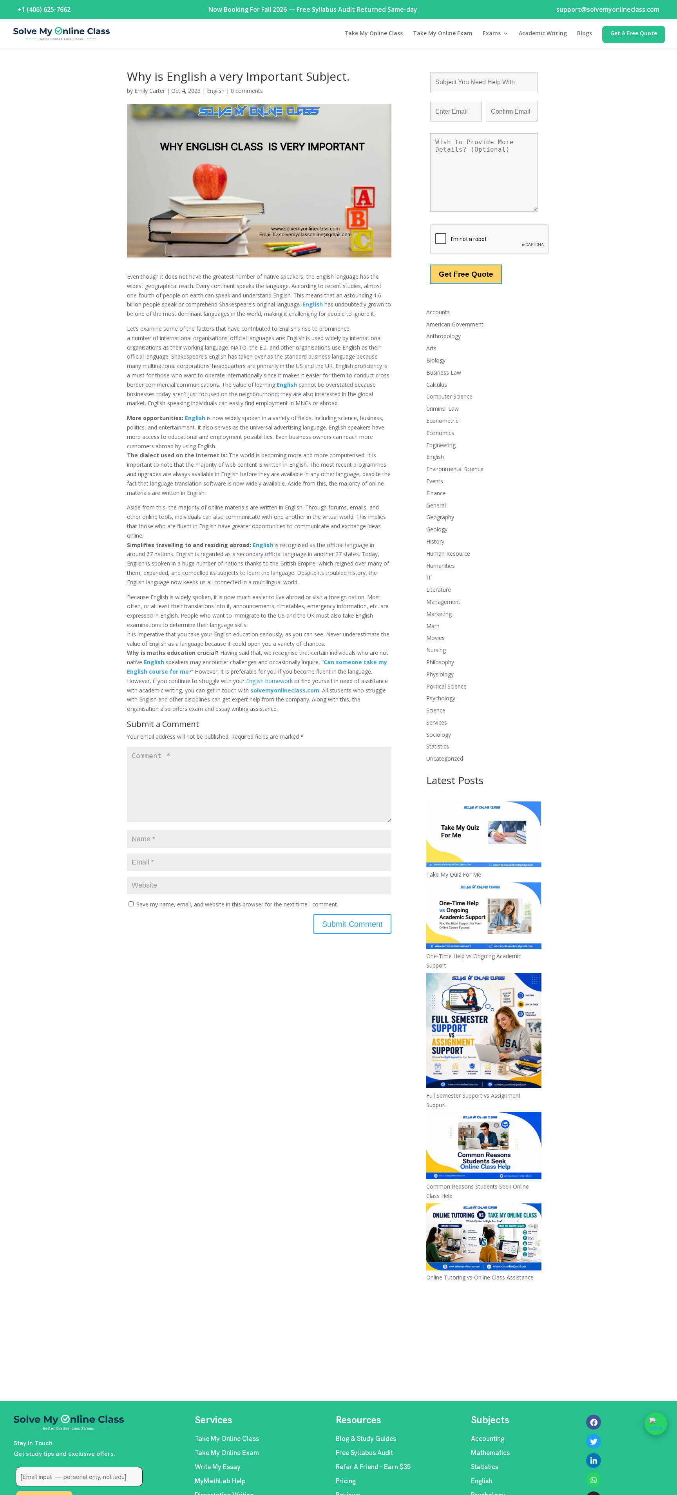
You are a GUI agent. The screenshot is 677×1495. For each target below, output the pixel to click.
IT (428, 577)
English (215, 90)
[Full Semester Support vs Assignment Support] (483, 1032)
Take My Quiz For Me (453, 874)
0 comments (247, 90)
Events (434, 481)
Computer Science (449, 396)
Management (443, 601)
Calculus (436, 384)
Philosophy (440, 662)
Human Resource (448, 553)
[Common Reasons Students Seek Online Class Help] (483, 1147)
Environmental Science (454, 469)
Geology (436, 529)
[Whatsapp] (593, 1479)
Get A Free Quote (633, 34)
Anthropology (443, 336)
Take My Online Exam (442, 34)
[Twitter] (593, 1441)
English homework (268, 681)
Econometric (442, 420)
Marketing (439, 614)
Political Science (446, 686)
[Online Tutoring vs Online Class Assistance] (483, 1238)
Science (435, 710)
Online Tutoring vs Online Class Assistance (480, 1277)
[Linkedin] (593, 1460)
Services (436, 722)
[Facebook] (593, 1422)
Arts (431, 348)
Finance (436, 493)
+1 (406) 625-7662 (44, 9)
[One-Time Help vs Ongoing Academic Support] (483, 916)
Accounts (438, 312)
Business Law (443, 372)
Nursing (436, 650)
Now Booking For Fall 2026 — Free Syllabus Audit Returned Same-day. (313, 9)
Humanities (440, 565)
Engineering (441, 445)
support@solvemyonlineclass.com (607, 9)
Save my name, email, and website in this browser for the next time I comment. (237, 904)
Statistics (437, 746)
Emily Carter (149, 90)
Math (433, 626)
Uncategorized (444, 758)
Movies (435, 637)
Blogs (584, 34)
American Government (454, 324)
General (436, 505)
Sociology (438, 734)
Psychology (440, 698)
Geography (440, 517)
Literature (438, 589)
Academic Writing (543, 34)
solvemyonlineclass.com (284, 690)
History (435, 541)
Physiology (440, 674)
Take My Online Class (373, 34)
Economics (440, 433)
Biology (435, 360)
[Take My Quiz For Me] (483, 835)
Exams (492, 34)
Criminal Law (442, 408)
